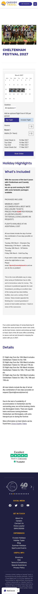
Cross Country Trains (19, 424)
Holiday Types (19, 540)
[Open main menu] (35, 4)
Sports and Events (19, 548)
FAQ (19, 560)
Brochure (19, 557)
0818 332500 (19, 528)
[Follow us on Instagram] (22, 506)
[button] (6, 488)
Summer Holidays (19, 546)
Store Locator (19, 526)
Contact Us (19, 523)
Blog (19, 543)
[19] (23, 91)
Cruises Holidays (19, 538)
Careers (19, 521)
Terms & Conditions (19, 563)
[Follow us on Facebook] (10, 506)
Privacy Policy (19, 568)
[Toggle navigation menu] (35, 4)
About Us (19, 518)
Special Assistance (19, 565)
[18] (19, 91)
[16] (11, 91)
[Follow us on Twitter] (16, 506)
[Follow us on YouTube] (28, 506)
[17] (15, 91)
